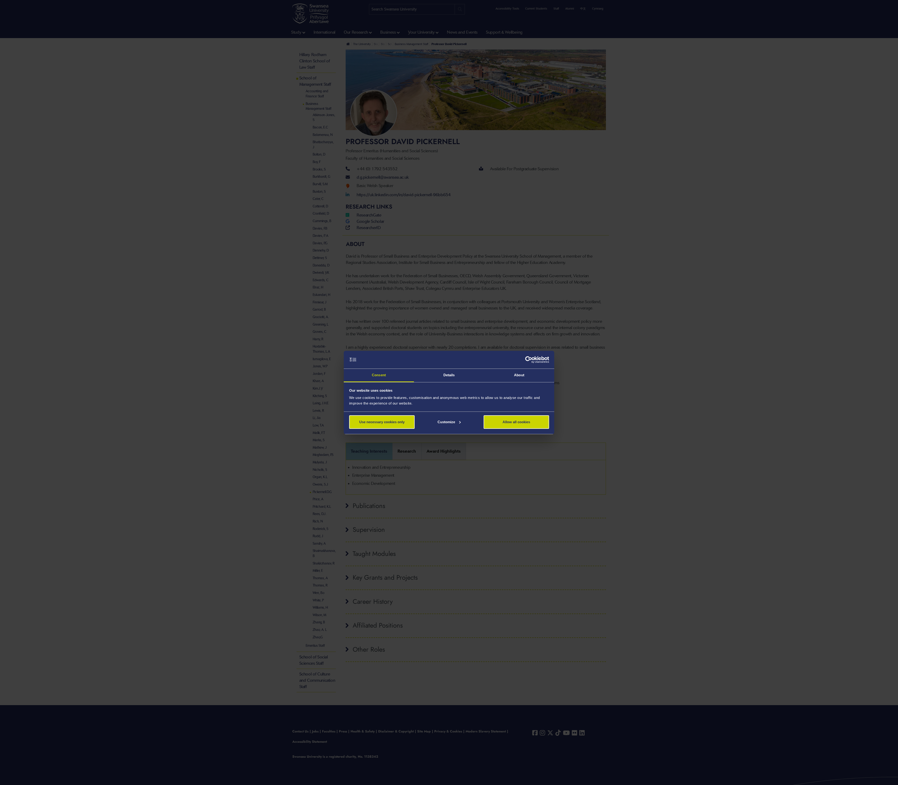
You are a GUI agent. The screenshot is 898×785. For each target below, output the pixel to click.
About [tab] (519, 375)
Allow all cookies (516, 422)
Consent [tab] (379, 375)
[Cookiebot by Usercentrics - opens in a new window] (528, 359)
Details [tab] (449, 375)
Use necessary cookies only (382, 422)
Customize (446, 422)
